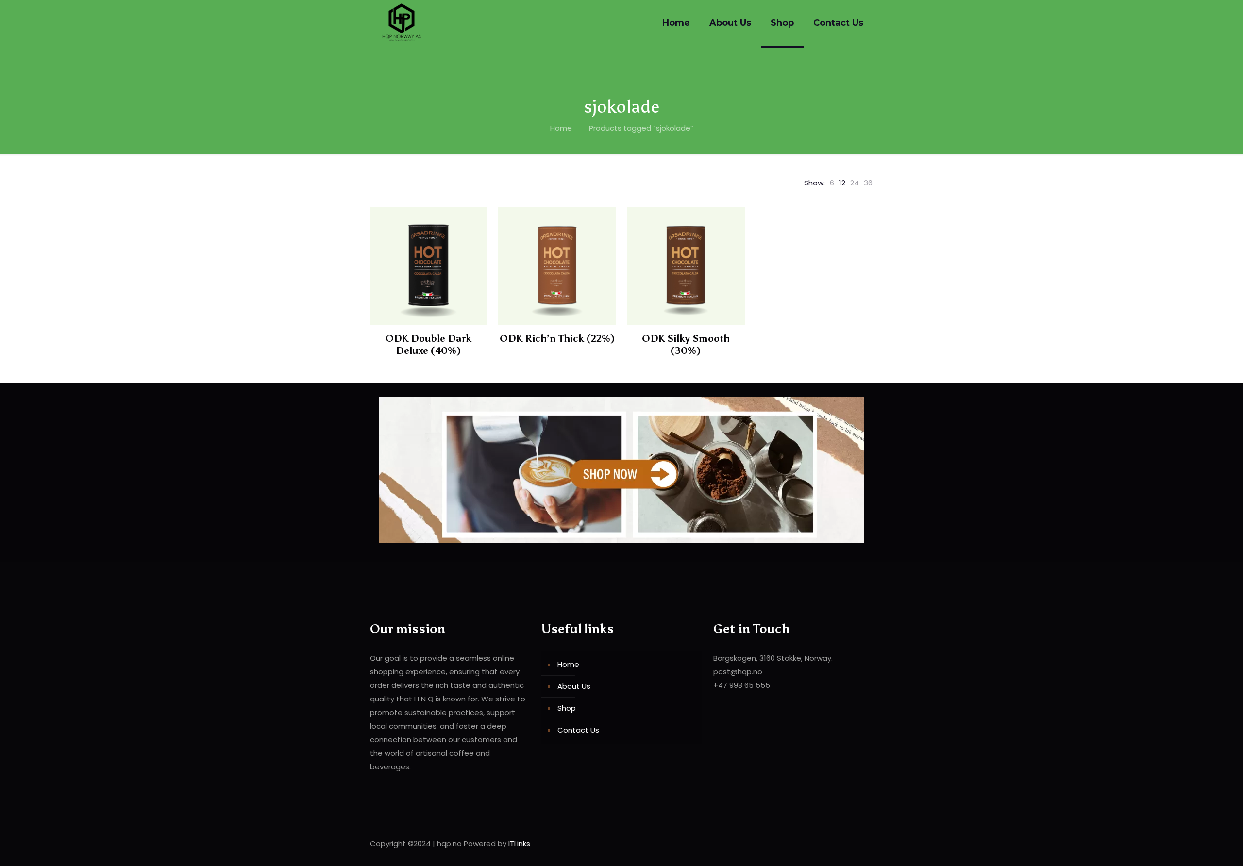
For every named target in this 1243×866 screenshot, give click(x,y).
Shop (566, 708)
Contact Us (578, 730)
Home (561, 128)
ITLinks (519, 843)
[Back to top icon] (863, 843)
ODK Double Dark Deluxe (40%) (428, 344)
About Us (573, 686)
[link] (832, 183)
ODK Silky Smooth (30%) (686, 344)
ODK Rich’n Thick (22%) (557, 338)
